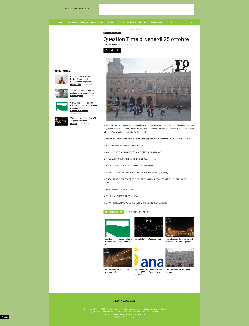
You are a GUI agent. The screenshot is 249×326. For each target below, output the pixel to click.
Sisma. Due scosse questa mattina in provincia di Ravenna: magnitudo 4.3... (83, 105)
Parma (121, 22)
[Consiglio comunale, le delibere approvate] (179, 257)
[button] (191, 22)
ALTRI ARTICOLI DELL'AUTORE (138, 212)
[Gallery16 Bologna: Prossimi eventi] (148, 227)
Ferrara (84, 22)
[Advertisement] (146, 9)
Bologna (72, 22)
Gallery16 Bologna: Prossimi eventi (147, 239)
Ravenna (143, 22)
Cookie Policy (139, 314)
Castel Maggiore (76, 96)
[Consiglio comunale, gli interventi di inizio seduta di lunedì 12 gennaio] (179, 227)
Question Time (115, 33)
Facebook (127, 317)
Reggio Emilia (157, 22)
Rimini (169, 22)
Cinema (73, 124)
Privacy (129, 314)
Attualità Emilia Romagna (79, 111)
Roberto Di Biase (112, 44)
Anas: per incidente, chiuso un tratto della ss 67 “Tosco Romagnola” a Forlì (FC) (148, 272)
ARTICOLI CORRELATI (114, 212)
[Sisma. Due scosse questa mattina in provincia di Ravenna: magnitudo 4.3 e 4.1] (117, 227)
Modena (110, 22)
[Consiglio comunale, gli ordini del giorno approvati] (117, 257)
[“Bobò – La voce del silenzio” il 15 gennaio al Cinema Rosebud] (61, 121)
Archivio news (118, 314)
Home (59, 22)
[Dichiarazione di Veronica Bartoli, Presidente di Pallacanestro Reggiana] (61, 79)
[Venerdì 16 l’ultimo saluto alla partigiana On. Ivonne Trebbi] (61, 93)
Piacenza (131, 22)
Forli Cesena (97, 22)
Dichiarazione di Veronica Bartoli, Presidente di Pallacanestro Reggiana (81, 79)
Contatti (107, 314)
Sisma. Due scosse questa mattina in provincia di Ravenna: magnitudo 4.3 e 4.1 (117, 241)
